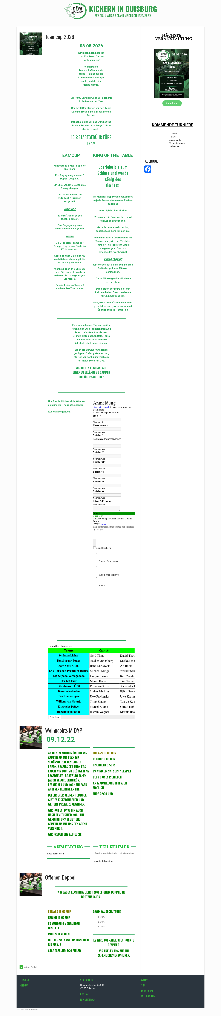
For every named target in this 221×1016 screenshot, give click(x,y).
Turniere (24, 980)
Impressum (147, 991)
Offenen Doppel (60, 877)
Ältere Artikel (28, 967)
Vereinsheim (86, 980)
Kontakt (85, 994)
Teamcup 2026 (59, 36)
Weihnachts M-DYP (63, 730)
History (24, 985)
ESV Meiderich (87, 1000)
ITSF (143, 985)
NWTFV (144, 980)
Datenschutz (148, 996)
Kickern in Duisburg (123, 8)
